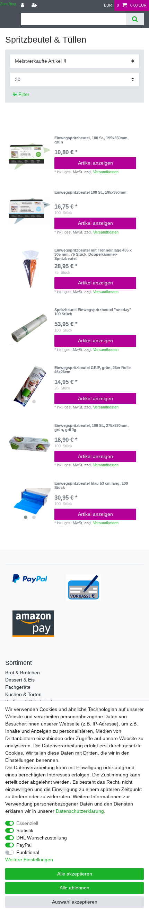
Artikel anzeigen (95, 163)
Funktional (27, 852)
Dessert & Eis (20, 680)
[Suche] (135, 19)
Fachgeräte (17, 687)
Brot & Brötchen (22, 672)
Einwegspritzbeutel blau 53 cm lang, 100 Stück (91, 485)
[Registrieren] (35, 5)
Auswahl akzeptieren (74, 902)
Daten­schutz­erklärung (80, 811)
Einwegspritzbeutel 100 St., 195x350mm (90, 192)
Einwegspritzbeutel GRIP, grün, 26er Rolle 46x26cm (92, 370)
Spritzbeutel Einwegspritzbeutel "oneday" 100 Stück (92, 312)
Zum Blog (8, 4)
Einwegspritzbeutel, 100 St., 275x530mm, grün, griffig (91, 427)
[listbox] (30, 386)
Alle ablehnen (74, 887)
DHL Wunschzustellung (41, 838)
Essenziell (27, 823)
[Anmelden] (23, 5)
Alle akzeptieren (74, 874)
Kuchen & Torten (23, 694)
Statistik (24, 830)
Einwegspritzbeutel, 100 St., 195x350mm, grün (91, 140)
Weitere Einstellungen (29, 859)
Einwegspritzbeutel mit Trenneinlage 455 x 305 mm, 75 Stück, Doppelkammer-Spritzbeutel (93, 254)
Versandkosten (106, 172)
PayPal (24, 845)
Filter (23, 94)
